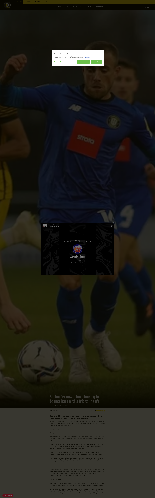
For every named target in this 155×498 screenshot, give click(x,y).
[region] (78, 58)
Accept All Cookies (96, 61)
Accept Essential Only (83, 61)
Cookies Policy (87, 57)
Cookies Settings (58, 61)
